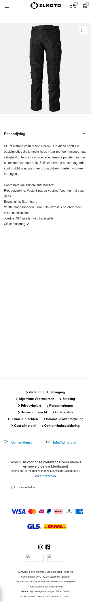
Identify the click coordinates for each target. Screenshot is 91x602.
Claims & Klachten (23, 419)
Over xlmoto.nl (24, 425)
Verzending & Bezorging (46, 392)
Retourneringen (60, 405)
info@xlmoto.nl (64, 442)
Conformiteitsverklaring (61, 425)
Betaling (68, 398)
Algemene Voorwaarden (36, 398)
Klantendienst (21, 442)
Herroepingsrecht (33, 412)
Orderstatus (63, 412)
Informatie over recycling (64, 419)
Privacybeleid (30, 405)
